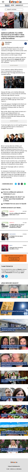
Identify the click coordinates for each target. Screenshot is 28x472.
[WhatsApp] (25, 184)
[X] (16, 184)
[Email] (22, 184)
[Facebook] (19, 184)
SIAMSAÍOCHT (19, 5)
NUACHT (7, 5)
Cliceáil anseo (14, 259)
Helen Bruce (8, 42)
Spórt (22, 272)
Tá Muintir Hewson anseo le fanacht (14, 204)
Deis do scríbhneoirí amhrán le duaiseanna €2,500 (13, 193)
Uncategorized (12, 234)
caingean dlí (17, 59)
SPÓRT (12, 5)
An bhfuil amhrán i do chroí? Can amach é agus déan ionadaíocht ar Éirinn (14, 199)
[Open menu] (3, 2)
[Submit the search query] (6, 9)
